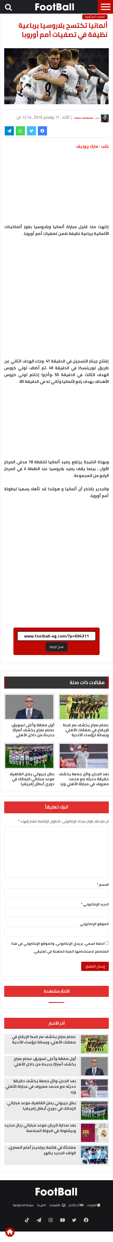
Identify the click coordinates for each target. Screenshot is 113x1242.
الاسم (103, 884)
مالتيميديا (55, 1205)
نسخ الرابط (57, 647)
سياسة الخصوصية (23, 1205)
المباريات (92, 1205)
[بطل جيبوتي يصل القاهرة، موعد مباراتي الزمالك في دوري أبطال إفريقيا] (29, 756)
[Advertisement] (56, 300)
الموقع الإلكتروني (94, 924)
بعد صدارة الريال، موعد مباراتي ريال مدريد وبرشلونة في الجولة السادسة (40, 1128)
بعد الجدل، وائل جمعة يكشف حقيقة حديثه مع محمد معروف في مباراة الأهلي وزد (84, 779)
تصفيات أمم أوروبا (95, 16)
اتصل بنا (41, 1205)
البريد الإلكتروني (95, 904)
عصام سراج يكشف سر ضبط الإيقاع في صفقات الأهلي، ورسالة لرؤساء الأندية (86, 730)
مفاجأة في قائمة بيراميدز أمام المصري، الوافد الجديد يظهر (42, 1150)
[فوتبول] (55, 6)
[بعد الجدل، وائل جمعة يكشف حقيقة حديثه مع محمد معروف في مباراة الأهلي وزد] (84, 756)
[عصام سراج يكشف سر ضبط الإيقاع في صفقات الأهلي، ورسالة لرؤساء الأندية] (84, 707)
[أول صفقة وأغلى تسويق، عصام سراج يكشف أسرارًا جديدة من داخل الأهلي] (29, 707)
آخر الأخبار (74, 1205)
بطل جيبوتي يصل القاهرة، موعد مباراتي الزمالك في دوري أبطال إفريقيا (31, 779)
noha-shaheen (83, 117)
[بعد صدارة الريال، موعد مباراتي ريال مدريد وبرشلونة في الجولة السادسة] (94, 1133)
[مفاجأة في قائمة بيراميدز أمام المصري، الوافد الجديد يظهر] (94, 1155)
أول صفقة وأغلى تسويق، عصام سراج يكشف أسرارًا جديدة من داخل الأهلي (32, 730)
